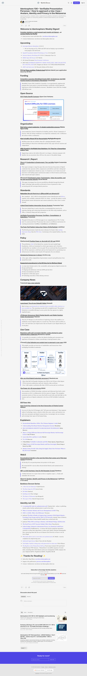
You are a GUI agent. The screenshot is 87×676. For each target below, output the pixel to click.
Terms (46, 667)
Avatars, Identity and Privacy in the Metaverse (42, 479)
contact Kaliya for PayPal (28, 34)
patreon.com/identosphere (43, 561)
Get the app (49, 670)
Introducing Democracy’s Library (31, 255)
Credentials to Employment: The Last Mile (40, 162)
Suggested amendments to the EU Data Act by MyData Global (41, 263)
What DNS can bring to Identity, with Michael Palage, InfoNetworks (46, 522)
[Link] (19, 29)
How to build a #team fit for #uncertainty (34, 138)
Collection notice (52, 667)
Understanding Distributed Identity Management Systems (38, 426)
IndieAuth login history (29, 541)
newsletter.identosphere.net (50, 36)
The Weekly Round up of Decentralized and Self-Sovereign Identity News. (36, 628)
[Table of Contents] (1, 338)
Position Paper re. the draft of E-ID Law (42, 241)
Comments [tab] (23, 596)
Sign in (83, 2)
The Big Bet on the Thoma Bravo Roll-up (34, 546)
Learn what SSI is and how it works (32, 437)
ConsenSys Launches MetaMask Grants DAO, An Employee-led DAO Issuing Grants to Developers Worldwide (42, 79)
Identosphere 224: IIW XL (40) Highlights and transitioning (37, 616)
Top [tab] (22, 612)
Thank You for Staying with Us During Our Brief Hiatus (32, 617)
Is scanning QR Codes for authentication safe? (35, 506)
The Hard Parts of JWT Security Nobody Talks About (37, 524)
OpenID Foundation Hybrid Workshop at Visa (35, 53)
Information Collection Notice (43, 582)
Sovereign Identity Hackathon (31, 46)
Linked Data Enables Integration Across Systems (36, 205)
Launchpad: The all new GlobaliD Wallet (33, 303)
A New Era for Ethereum (29, 487)
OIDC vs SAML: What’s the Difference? (33, 513)
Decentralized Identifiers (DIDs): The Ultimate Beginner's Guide (40, 423)
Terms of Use (49, 581)
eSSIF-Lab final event (28, 67)
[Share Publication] (71, 3)
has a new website (34, 283)
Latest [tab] (25, 612)
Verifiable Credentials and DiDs (39, 442)
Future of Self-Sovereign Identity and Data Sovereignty (42, 444)
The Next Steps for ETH (29, 489)
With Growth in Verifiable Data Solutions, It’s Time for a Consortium (43, 148)
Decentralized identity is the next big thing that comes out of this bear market (43, 458)
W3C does (39, 232)
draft (32, 244)
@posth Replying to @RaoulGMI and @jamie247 (43, 193)
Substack (37, 673)
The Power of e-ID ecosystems (30, 388)
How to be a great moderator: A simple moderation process (40, 127)
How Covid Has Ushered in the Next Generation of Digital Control (41, 405)
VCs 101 (25, 439)
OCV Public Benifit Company (29, 96)
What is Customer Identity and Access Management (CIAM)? (39, 511)
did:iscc (63, 196)
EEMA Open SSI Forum (29, 58)
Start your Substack (40, 670)
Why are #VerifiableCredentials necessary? (34, 378)
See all (22, 648)
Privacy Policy (53, 582)
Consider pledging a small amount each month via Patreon (39, 32)
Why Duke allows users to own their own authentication (38, 537)
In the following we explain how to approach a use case (44, 342)
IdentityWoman (28, 21)
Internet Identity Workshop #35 (31, 55)
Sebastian (24, 193)
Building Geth (26, 494)
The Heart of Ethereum (29, 496)
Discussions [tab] (30, 612)
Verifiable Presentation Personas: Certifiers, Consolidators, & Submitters (40, 216)
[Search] (68, 3)
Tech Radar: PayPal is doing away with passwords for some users (40, 543)
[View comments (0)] (26, 25)
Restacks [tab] (29, 596)
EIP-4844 (25, 491)
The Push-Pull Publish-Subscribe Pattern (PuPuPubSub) (39, 227)
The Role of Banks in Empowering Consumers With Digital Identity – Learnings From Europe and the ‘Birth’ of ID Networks (44, 516)
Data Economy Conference (41, 60)
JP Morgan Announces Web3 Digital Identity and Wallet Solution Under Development (41, 316)
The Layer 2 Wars (27, 499)
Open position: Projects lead (35, 70)
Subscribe (76, 2)
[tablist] (25, 596)
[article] (43, 618)
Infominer (35, 21)
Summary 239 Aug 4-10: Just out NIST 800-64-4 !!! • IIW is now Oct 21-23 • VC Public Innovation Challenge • (37, 625)
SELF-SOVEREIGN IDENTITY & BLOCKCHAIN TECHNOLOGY (41, 428)
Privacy (42, 667)
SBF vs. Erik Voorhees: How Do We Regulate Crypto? (37, 471)
